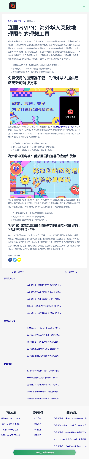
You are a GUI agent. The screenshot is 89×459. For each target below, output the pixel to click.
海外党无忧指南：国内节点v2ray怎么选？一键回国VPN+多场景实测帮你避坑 (44, 292)
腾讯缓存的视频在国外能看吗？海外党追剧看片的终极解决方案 (44, 385)
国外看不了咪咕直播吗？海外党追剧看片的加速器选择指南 (44, 392)
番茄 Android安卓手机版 (11, 435)
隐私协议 (37, 424)
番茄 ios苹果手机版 (10, 430)
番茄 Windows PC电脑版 (10, 418)
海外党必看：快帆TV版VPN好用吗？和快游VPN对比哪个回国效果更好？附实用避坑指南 (44, 285)
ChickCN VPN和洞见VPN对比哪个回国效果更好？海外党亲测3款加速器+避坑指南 (44, 306)
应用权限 (37, 430)
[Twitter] (15, 260)
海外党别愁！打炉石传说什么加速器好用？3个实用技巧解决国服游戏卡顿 (44, 342)
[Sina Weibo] (19, 260)
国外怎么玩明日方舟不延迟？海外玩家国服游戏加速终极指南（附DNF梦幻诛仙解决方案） (44, 335)
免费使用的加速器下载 (63, 127)
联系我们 (37, 435)
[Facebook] (10, 260)
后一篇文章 (71, 272)
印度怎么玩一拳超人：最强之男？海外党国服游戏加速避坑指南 (44, 328)
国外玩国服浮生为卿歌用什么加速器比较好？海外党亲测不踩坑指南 (44, 356)
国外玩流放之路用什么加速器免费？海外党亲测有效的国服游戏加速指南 (44, 349)
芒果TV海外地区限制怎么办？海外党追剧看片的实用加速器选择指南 (44, 378)
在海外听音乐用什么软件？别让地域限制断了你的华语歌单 (44, 371)
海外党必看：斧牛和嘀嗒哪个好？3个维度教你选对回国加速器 (44, 313)
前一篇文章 (18, 272)
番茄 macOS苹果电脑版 (10, 424)
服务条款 (37, 418)
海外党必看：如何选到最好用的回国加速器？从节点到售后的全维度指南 (44, 299)
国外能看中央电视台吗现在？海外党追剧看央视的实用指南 (44, 399)
